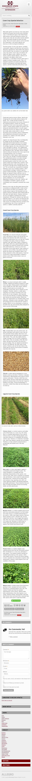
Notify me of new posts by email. (7, 687)
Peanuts (4, 720)
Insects (3, 738)
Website (5, 671)
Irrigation (4, 740)
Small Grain (4, 723)
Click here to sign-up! (7, 700)
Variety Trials (5, 754)
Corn (3, 715)
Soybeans (4, 724)
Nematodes (4, 743)
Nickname (6, 661)
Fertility (3, 735)
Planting (4, 745)
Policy (3, 746)
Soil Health (4, 749)
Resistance (4, 748)
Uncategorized (5, 752)
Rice (3, 721)
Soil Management (6, 751)
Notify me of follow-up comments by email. (7, 682)
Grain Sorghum (5, 718)
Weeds (3, 757)
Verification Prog (6, 755)
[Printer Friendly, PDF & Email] (16, 601)
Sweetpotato (5, 726)
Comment (6, 650)
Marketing (4, 742)
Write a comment (13, 636)
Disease (4, 734)
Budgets (4, 732)
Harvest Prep (5, 737)
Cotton (3, 717)
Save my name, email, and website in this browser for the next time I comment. (7, 678)
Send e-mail (19, 608)
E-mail (5, 666)
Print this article (9, 608)
